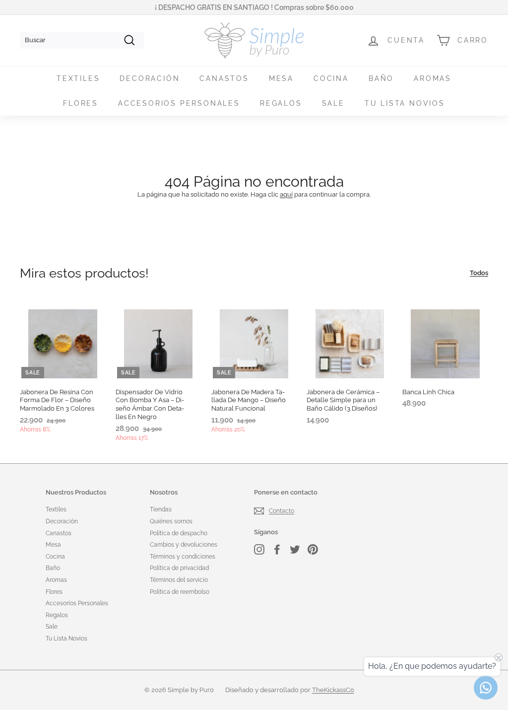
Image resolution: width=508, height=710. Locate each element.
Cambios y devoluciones (183, 544)
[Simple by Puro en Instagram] (259, 549)
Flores (80, 103)
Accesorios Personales (179, 103)
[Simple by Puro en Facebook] (277, 549)
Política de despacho (178, 533)
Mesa (281, 78)
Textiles (78, 78)
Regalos (281, 103)
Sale (333, 103)
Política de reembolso (179, 591)
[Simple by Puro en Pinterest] (313, 549)
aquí (286, 194)
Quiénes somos (171, 521)
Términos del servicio (179, 579)
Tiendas (161, 509)
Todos (479, 273)
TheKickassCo (333, 690)
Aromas (432, 78)
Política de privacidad (179, 568)
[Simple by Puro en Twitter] (295, 549)
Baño (381, 78)
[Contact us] (486, 688)
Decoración (150, 78)
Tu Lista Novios (405, 103)
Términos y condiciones (182, 556)
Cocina (331, 78)
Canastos (224, 78)
